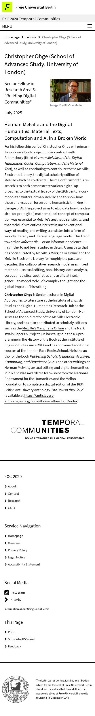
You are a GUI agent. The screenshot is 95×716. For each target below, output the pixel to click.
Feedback (14, 646)
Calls (11, 508)
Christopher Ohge (18, 294)
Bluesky (16, 600)
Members (14, 543)
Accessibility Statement (24, 564)
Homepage (11, 37)
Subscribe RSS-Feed (21, 639)
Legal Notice (16, 557)
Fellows (31, 37)
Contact (13, 493)
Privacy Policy (17, 550)
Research (14, 500)
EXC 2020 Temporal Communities (31, 18)
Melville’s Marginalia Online (43, 328)
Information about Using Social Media (26, 609)
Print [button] (11, 632)
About (12, 486)
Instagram (18, 592)
